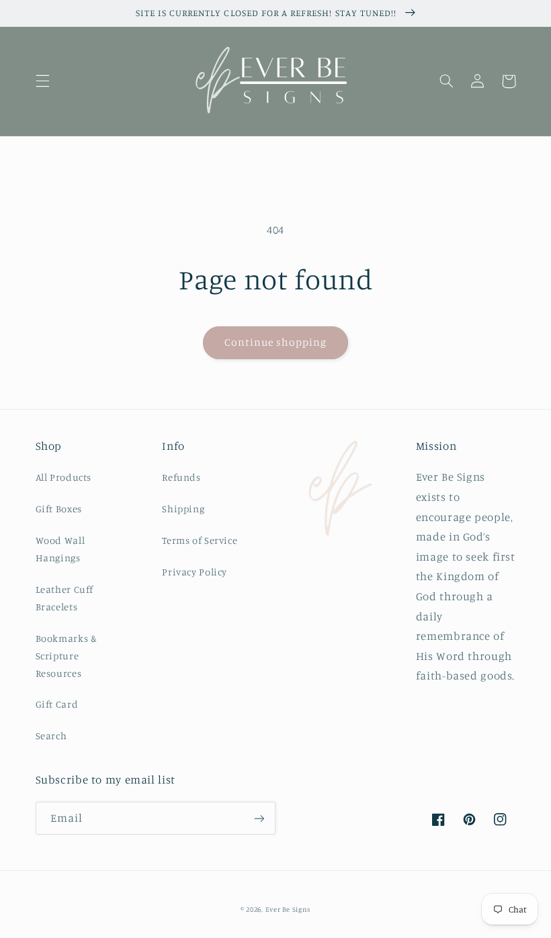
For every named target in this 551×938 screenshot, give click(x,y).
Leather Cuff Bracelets (65, 597)
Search (51, 735)
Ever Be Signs (288, 909)
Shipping (183, 508)
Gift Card (57, 704)
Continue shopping (275, 342)
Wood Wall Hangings (60, 548)
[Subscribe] (259, 818)
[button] (42, 81)
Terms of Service (199, 540)
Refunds (181, 477)
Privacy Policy (194, 571)
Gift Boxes (59, 508)
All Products (64, 477)
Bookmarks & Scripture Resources (66, 655)
